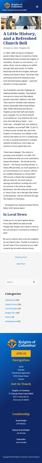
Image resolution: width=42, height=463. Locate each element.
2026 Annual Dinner (21, 376)
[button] (21, 353)
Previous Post (21, 257)
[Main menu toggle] (37, 6)
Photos (8, 317)
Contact (21, 379)
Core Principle (11, 308)
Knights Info (25, 48)
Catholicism (10, 300)
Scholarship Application (21, 373)
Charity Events (11, 304)
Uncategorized (11, 321)
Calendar (21, 370)
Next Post (21, 264)
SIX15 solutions (34, 457)
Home (21, 367)
